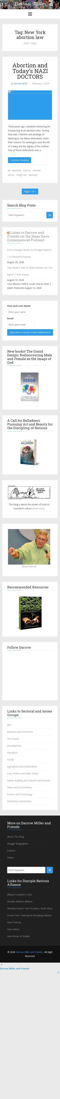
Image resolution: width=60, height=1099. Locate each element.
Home (10, 857)
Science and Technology (19, 794)
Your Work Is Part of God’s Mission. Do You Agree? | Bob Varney (29, 271)
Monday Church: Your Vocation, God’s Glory (29, 908)
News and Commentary (19, 787)
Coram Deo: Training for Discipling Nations (29, 915)
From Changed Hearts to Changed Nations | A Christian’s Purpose (29, 253)
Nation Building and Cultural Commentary (28, 780)
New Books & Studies (18, 936)
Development (14, 745)
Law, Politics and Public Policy (22, 773)
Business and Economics (20, 731)
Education (12, 752)
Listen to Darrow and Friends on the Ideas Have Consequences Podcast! (28, 236)
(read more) (38, 508)
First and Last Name (19, 305)
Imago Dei (21, 174)
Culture (27, 170)
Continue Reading (19, 160)
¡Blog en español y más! (19, 894)
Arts (9, 724)
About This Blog (15, 836)
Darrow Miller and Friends (29, 952)
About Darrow (29, 566)
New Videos (13, 929)
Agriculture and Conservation (22, 766)
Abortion (16, 170)
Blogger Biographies (17, 843)
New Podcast (14, 922)
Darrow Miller (21, 83)
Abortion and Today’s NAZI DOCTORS (30, 70)
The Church (13, 738)
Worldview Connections (19, 801)
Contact (11, 850)
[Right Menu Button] (58, 972)
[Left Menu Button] (1, 964)
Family (10, 759)
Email (10, 318)
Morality (33, 174)
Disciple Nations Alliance (19, 901)
